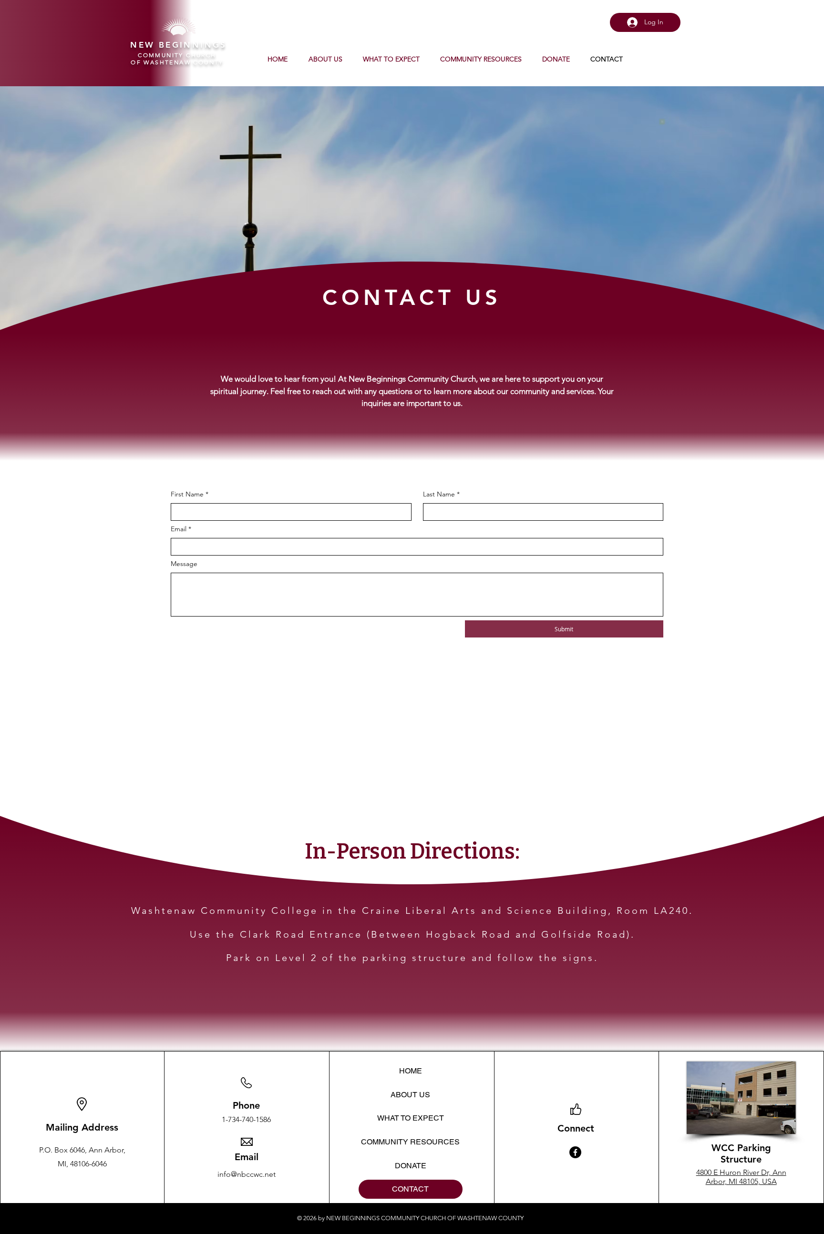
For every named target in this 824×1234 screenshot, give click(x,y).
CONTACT (410, 1189)
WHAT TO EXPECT (410, 1118)
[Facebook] (575, 1152)
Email (181, 529)
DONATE (410, 1165)
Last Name (441, 494)
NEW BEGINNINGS (178, 45)
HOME (410, 1070)
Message (184, 563)
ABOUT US (410, 1094)
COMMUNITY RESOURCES (410, 1141)
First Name (189, 494)
